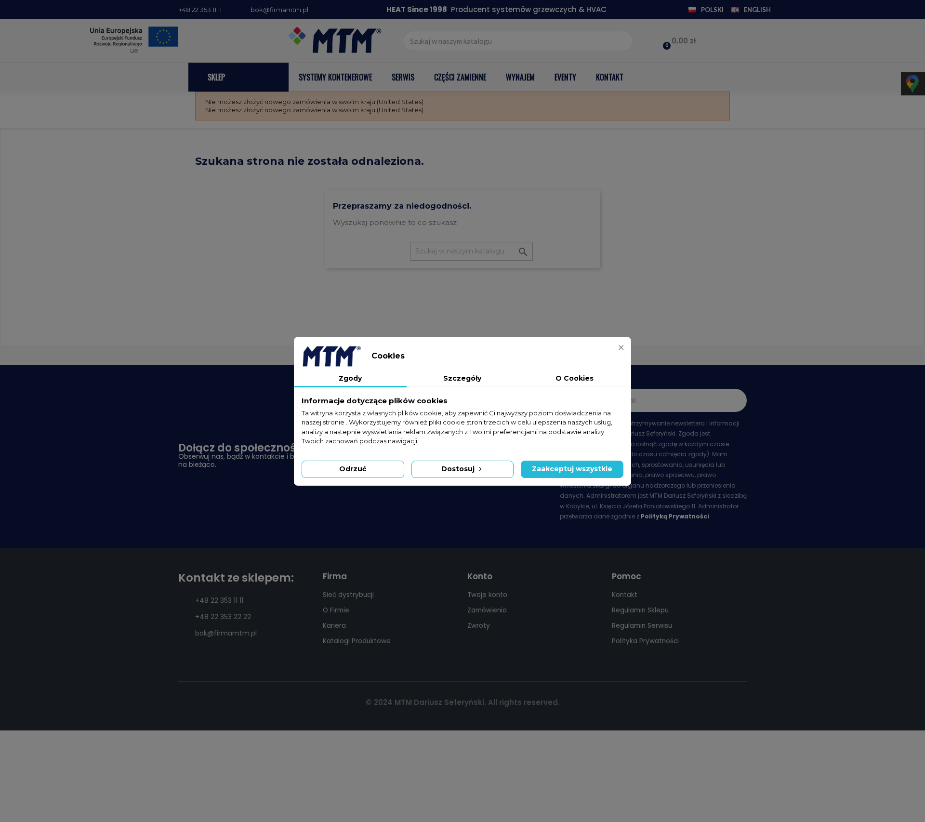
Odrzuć (352, 468)
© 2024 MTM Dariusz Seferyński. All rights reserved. (463, 702)
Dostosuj (458, 468)
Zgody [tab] (350, 378)
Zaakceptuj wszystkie (572, 468)
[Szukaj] (622, 41)
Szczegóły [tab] (462, 378)
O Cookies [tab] (574, 378)
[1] (734, 400)
